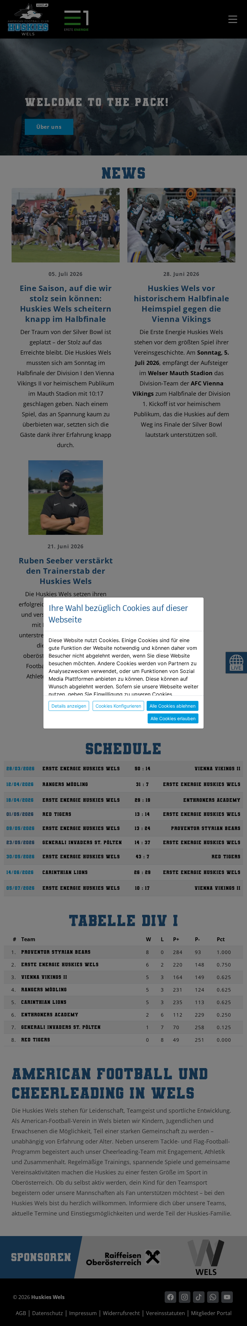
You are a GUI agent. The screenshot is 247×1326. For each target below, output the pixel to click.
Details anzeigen (68, 706)
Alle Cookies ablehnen (173, 706)
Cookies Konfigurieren (118, 706)
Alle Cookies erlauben (173, 718)
